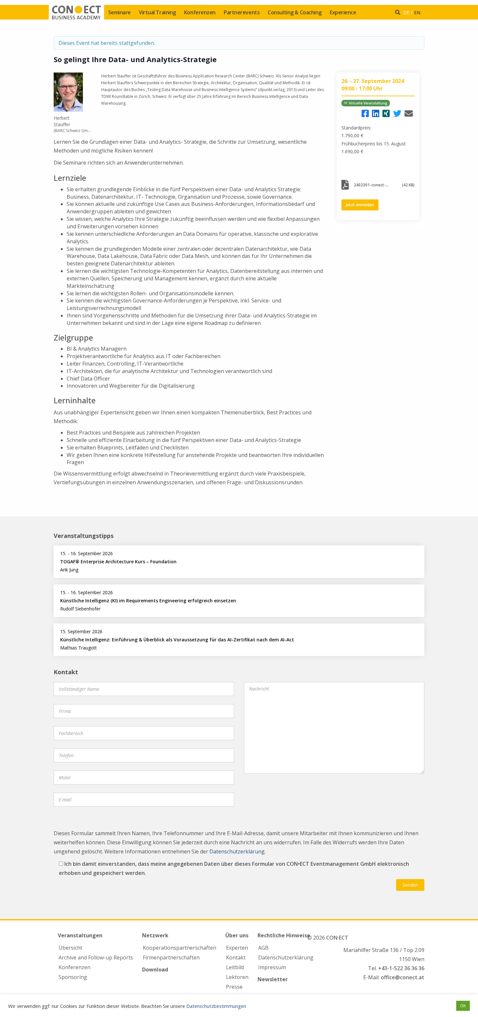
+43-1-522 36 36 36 (401, 968)
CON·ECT (337, 937)
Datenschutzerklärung (237, 851)
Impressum (272, 967)
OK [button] (463, 1006)
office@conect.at (402, 977)
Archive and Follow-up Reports (96, 957)
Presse (234, 986)
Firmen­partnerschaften (171, 957)
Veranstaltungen (80, 935)
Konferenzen (200, 12)
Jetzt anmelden (360, 204)
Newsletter (273, 979)
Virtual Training (157, 12)
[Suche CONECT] (398, 12)
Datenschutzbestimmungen (216, 1006)
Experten (237, 947)
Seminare (119, 12)
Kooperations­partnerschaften (179, 947)
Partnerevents (241, 12)
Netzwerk (155, 935)
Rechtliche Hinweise (284, 935)
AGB (263, 947)
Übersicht (70, 947)
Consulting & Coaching (295, 12)
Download (155, 969)
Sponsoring (73, 977)
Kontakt (236, 957)
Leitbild (235, 967)
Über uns (236, 935)
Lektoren (237, 977)
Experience (343, 12)
